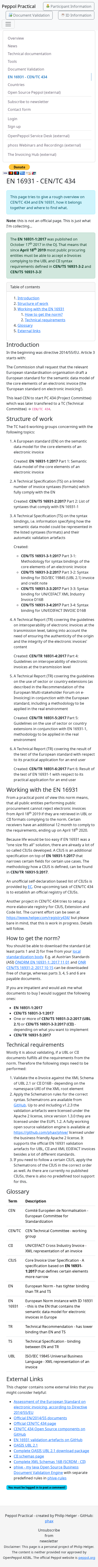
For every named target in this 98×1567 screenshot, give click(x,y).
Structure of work (33, 303)
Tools (12, 61)
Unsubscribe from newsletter (49, 1536)
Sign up (14, 126)
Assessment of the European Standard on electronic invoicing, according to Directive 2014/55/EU (50, 1407)
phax (49, 1521)
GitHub (20, 1105)
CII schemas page (29, 1456)
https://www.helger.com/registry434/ (38, 917)
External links (29, 330)
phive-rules (57, 1478)
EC (30, 886)
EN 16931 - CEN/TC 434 (27, 76)
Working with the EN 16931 (41, 308)
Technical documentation (29, 53)
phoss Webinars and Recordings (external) (44, 145)
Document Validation (31, 15)
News (12, 45)
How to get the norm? (44, 314)
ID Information (78, 15)
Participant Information (70, 6)
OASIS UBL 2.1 (26, 1445)
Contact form (19, 109)
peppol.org (86, 1557)
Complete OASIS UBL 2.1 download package (51, 1450)
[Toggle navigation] (8, 24)
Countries (16, 84)
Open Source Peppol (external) (34, 92)
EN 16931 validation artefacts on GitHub (48, 1439)
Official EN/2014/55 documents (40, 1417)
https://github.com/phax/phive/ (41, 1132)
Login (12, 118)
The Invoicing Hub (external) (32, 154)
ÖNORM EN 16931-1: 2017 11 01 (42, 962)
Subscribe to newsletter (28, 101)
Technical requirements (45, 319)
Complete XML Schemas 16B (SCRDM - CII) (50, 1461)
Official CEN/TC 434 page (35, 1423)
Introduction (28, 298)
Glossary (25, 325)
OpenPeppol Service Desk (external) (39, 135)
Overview (16, 38)
